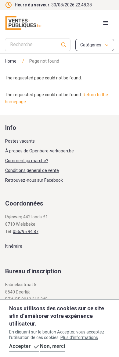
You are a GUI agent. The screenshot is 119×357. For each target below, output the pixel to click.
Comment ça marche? (26, 160)
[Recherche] (63, 44)
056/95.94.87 (25, 231)
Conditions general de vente (32, 170)
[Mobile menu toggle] (105, 23)
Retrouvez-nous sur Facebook (34, 180)
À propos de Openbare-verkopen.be (39, 150)
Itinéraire (13, 246)
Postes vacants (20, 141)
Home (10, 61)
